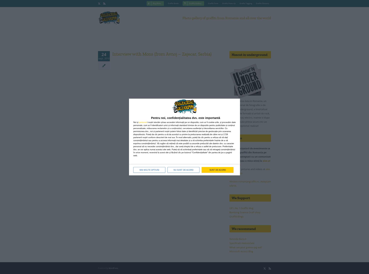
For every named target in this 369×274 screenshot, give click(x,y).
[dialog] (184, 137)
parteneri (143, 122)
